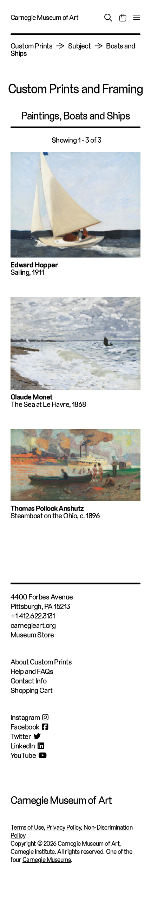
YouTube (23, 755)
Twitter (21, 736)
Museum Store (32, 635)
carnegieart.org (33, 625)
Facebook (25, 727)
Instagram (25, 717)
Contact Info (29, 681)
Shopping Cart (31, 690)
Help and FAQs (32, 671)
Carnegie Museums (46, 860)
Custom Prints (31, 46)
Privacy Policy (63, 827)
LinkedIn (23, 746)
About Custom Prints (41, 662)
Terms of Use (27, 827)
